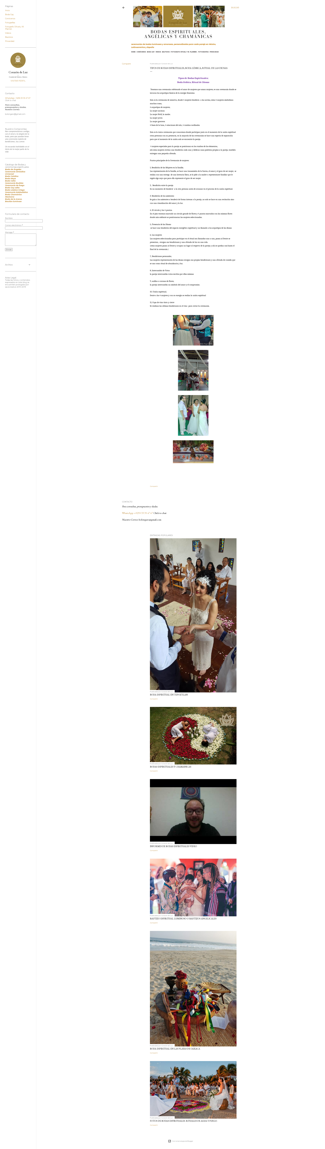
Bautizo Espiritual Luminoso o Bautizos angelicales (183, 918)
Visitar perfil (18, 81)
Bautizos (166, 52)
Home (133, 52)
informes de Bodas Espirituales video (173, 846)
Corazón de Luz (18, 72)
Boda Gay (151, 52)
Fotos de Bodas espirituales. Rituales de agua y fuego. (183, 1120)
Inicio (7, 10)
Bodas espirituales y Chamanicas (170, 766)
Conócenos (141, 52)
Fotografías (203, 52)
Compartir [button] (126, 64)
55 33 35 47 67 (145, 513)
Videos (158, 52)
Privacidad (214, 52)
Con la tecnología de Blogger (182, 1141)
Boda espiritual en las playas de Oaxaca (175, 1048)
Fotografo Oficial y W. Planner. (184, 52)
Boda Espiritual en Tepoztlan (169, 694)
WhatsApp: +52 (130, 513)
